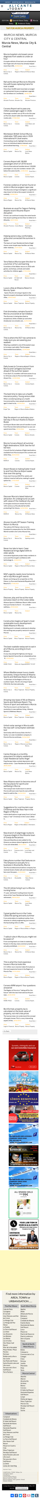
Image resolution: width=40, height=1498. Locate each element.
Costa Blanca (19, 226)
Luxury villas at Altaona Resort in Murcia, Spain (18, 289)
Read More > (32, 66)
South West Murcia (28, 1306)
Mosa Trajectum (19, 303)
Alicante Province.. (9, 100)
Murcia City (18, 151)
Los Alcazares (8, 1334)
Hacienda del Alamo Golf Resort (27, 1326)
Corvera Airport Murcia (9, 1476)
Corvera (17, 124)
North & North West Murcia (28, 1345)
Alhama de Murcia (27, 1314)
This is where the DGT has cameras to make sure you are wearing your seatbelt (20, 340)
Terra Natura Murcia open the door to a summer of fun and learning (20, 263)
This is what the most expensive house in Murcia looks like (17, 963)
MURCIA (6, 460)
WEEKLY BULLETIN (30, 2)
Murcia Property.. (30, 303)
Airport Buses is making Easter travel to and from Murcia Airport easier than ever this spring (19, 471)
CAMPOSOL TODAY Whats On (12, 1472)
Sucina (23, 1410)
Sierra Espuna (25, 1338)
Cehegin (23, 1356)
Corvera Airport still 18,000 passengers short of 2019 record (18, 162)
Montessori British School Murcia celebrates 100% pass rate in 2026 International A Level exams (18, 136)
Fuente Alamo (25, 1323)
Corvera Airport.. (30, 176)
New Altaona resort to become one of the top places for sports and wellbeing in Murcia (20, 783)
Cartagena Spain (8, 1473)
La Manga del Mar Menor (9, 1324)
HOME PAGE (8, 664)
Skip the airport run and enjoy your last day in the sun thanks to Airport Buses (19, 419)
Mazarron (24, 1332)
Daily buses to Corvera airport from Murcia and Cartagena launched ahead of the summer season (19, 368)
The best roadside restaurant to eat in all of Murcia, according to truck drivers (20, 649)
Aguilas (23, 1309)
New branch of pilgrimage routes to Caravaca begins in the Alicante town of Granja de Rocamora (19, 835)
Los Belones (7, 1336)
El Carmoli (6, 1314)
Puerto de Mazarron (27, 1334)
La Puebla (6, 1327)
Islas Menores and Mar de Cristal (11, 1317)
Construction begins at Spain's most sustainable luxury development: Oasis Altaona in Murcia (19, 623)
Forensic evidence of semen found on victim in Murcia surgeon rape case (20, 186)
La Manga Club (8, 1320)
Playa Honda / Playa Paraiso (10, 1351)
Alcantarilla (18, 878)
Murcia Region (8, 200)
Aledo (23, 1311)
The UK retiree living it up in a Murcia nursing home (19, 889)
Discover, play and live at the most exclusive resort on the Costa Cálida (19, 598)
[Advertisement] (20, 1270)
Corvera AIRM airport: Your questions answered (19, 986)
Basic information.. (30, 824)
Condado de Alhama (27, 1320)
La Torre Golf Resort (10, 1329)
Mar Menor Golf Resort (8, 1344)
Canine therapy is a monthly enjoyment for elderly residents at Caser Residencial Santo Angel (18, 756)
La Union (6, 1332)
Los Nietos (6, 1338)
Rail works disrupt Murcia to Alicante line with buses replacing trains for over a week (19, 84)
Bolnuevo (24, 1316)
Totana (23, 1341)
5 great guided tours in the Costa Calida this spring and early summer (19, 914)
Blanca (23, 1385)
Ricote (23, 1408)
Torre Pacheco (8, 1372)
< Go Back (6, 1031)
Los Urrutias (7, 1341)
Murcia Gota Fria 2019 (9, 1478)
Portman (6, 1354)
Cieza (22, 1359)
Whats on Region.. (30, 928)
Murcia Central (28, 1373)
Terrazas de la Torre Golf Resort (9, 1369)
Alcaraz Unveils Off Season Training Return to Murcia (19, 523)
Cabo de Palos (8, 1309)
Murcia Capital (8, 151)
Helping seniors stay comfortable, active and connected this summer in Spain (19, 238)
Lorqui (23, 1397)
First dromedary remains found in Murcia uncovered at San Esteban (18, 312)
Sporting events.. (30, 538)
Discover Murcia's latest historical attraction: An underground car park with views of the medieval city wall (19, 498)
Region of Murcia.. (30, 356)
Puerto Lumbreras (27, 1336)
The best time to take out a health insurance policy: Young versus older (19, 395)
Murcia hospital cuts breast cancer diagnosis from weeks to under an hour (18, 56)
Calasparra (24, 1352)
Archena (23, 1383)
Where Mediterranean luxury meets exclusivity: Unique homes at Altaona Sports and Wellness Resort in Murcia (20, 674)
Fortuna (23, 1361)
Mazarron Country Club (9, 1447)
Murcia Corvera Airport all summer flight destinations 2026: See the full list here (19, 445)
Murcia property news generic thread (14, 1479)
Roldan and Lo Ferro (10, 1356)
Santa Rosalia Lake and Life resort (11, 1364)
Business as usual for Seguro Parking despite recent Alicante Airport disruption (19, 210)
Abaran (23, 1379)
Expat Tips (7, 409)
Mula (22, 1368)
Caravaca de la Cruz (27, 1354)
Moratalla (24, 1366)
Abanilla (23, 1376)
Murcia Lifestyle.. (30, 278)
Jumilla (23, 1363)
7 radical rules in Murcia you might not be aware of (20, 938)
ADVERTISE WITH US (17, 2)
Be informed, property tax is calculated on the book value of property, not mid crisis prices (17, 1011)
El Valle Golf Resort (27, 1390)
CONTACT (7, 2)
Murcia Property (19, 589)
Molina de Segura (20, 664)
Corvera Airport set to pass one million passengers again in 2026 (18, 109)
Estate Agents (29, 717)
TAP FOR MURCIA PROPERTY (20, 28)
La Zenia (6, 1463)
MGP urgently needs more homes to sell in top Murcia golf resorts (19, 575)
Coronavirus (6, 1475)
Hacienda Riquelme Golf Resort (27, 1393)
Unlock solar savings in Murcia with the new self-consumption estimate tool (19, 727)
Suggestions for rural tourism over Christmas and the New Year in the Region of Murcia (18, 809)
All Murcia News (30, 72)
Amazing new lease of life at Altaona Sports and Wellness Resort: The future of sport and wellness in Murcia (20, 702)
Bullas (23, 1350)
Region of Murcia (20, 72)
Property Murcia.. (30, 799)
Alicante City (18, 100)
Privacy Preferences (22, 1488)
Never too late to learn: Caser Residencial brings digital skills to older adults (18, 550)
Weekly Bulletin (7, 1481)
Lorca (22, 1329)
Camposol (24, 1318)
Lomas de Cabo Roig (10, 1466)
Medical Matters (30, 409)
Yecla (22, 1370)
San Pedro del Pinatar (10, 1361)
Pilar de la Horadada (10, 1347)
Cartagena (6, 1311)
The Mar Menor (11, 1306)
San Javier (6, 1359)
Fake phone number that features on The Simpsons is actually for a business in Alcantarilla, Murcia (19, 862)
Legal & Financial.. (9, 1026)
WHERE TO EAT (30, 664)
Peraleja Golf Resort (27, 1406)
